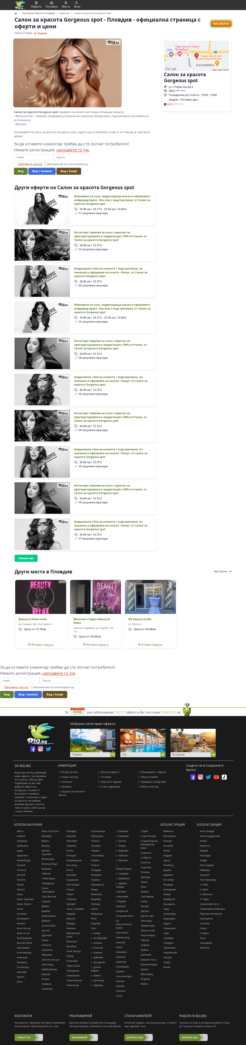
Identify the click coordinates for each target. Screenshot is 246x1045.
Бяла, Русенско (50, 831)
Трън (143, 886)
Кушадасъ (169, 904)
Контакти (66, 781)
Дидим (167, 870)
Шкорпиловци (149, 964)
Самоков (121, 906)
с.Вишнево (122, 896)
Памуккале (169, 928)
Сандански (122, 911)
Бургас (21, 976)
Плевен (95, 860)
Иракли (46, 974)
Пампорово (72, 975)
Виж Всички (220, 571)
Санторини (206, 918)
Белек (166, 850)
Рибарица (96, 913)
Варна (45, 840)
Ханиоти (205, 947)
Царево (145, 911)
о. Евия (204, 884)
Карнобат (71, 840)
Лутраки (204, 874)
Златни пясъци (50, 959)
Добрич (46, 920)
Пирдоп (95, 850)
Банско (21, 889)
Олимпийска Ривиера (212, 908)
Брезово (21, 972)
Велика (46, 845)
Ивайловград (49, 969)
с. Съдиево (122, 873)
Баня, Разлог (24, 904)
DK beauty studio (139, 619)
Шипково (146, 954)
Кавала (204, 850)
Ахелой (21, 865)
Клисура (71, 855)
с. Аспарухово (99, 938)
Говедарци (48, 883)
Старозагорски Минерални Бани (149, 844)
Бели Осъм (23, 933)
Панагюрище (74, 980)
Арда (20, 850)
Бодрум (167, 855)
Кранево (71, 874)
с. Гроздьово (98, 962)
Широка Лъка (148, 959)
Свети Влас (122, 932)
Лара (166, 908)
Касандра (205, 855)
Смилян (120, 981)
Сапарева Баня (124, 915)
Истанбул (168, 879)
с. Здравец (97, 985)
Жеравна (47, 954)
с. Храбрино (123, 878)
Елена (45, 940)
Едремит (168, 874)
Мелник (70, 928)
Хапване (66, 786)
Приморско (97, 884)
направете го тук (72, 150)
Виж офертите (221, 23)
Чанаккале (169, 947)
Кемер (167, 894)
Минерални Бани (73, 934)
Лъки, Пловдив (75, 908)
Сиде (166, 933)
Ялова (166, 967)
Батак (20, 908)
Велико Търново (47, 852)
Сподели (42, 33)
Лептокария (207, 865)
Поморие (96, 874)
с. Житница (97, 980)
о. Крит (204, 889)
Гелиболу (168, 865)
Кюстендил (72, 884)
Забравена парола (30, 164)
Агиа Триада (207, 831)
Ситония (205, 923)
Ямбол (144, 983)
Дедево (46, 911)
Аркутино (22, 855)
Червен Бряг (148, 925)
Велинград (48, 859)
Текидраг (168, 942)
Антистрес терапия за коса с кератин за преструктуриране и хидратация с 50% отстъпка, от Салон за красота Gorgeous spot (110, 236)
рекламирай (79, 1037)
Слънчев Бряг (124, 976)
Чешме (167, 957)
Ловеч (70, 894)
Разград (95, 904)
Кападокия (169, 889)
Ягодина (145, 979)
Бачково (21, 913)
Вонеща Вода (49, 863)
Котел (69, 870)
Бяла (19, 981)
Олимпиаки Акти (209, 904)
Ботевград (23, 967)
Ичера (45, 979)
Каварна (47, 983)
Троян (144, 881)
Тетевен (145, 872)
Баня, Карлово (25, 899)
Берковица (23, 947)
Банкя (20, 884)
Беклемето (23, 918)
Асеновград (23, 860)
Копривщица (74, 860)
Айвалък (168, 831)
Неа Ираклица (208, 879)
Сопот (119, 995)
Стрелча (145, 862)
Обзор (70, 956)
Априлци (22, 840)
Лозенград (169, 913)
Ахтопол (21, 870)
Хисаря (145, 906)
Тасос (203, 938)
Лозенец (71, 899)
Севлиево (121, 952)
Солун (203, 928)
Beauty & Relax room (33, 619)
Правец (95, 879)
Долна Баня (48, 925)
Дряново (47, 935)
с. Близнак (97, 947)
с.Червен (121, 901)
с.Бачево (121, 891)
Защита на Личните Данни (72, 793)
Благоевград (24, 952)
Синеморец (122, 966)
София (144, 831)
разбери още (135, 1037)
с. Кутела (121, 840)
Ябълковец (147, 974)
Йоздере (168, 884)
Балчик (21, 874)
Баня (20, 894)
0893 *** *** (176, 91)
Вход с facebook (42, 171)
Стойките (146, 857)
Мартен (70, 918)
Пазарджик (72, 970)
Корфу (203, 860)
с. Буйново (97, 957)
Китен (69, 850)
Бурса (166, 860)
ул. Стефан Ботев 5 (180, 87)
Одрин (167, 923)
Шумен (145, 969)
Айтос (20, 831)
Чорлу (166, 962)
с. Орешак (122, 855)
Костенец (71, 865)
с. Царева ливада (121, 885)
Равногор (96, 894)
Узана (144, 901)
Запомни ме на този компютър (67, 164)
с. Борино (96, 952)
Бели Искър (24, 928)
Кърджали (72, 879)
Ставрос (204, 933)
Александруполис (210, 836)
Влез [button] (77, 6)
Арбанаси (22, 845)
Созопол (120, 990)
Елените (46, 945)
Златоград (47, 964)
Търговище (147, 896)
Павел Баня (73, 965)
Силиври (168, 938)
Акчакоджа (169, 836)
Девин (45, 906)
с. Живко (96, 975)
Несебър (71, 946)
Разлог (95, 908)
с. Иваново (122, 831)
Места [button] (66, 6)
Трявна (145, 891)
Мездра (70, 923)
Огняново (72, 960)
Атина (203, 840)
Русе (93, 928)
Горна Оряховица (48, 889)
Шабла (144, 949)
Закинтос (205, 845)
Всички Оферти (109, 772)
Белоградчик (24, 938)
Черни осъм (148, 930)
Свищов (120, 942)
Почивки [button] (52, 6)
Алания (167, 840)
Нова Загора (73, 951)
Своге (119, 947)
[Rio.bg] (20, 5)
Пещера (95, 845)
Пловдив (96, 870)
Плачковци (97, 855)
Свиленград (123, 937)
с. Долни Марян (96, 968)
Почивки (105, 776)
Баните (21, 879)
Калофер (71, 831)
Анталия (168, 845)
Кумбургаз (169, 899)
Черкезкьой (170, 952)
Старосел (146, 852)
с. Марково (122, 850)
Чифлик (145, 945)
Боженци (22, 957)
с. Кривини (122, 836)
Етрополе (47, 949)
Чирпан (145, 940)
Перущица (97, 836)
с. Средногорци (123, 867)
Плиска (95, 865)
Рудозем (95, 923)
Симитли (121, 961)
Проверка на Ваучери (153, 781)
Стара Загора (148, 836)
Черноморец (148, 935)
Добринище (49, 915)
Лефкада (205, 870)
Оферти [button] (36, 6)
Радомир (96, 899)
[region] (123, 302)
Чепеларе (146, 920)
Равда (94, 889)
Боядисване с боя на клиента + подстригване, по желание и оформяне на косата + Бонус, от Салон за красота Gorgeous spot (110, 272)
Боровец (22, 962)
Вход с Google (68, 171)
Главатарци (48, 878)
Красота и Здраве (110, 781)
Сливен (120, 971)
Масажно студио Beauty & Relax (91, 621)
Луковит (71, 904)
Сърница (146, 867)
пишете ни (23, 1037)
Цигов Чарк (147, 915)
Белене (21, 923)
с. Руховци (122, 860)
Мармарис (169, 918)
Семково (121, 956)
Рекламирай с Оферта (153, 772)
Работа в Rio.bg (149, 786)
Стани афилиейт (110, 786)
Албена (21, 836)
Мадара (70, 913)
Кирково (71, 845)
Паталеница (98, 831)
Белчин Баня (24, 942)
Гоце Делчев (49, 896)
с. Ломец (121, 845)
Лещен (70, 889)
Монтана (71, 941)
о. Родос (204, 899)
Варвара (47, 836)
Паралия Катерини (211, 913)
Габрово (46, 873)
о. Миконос (206, 894)
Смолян (120, 986)
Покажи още (26, 558)
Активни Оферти (41, 645)
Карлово (71, 836)
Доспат (46, 930)
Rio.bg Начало (69, 772)
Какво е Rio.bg (69, 776)
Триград (145, 877)
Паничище (72, 985)
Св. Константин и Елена (124, 924)
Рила (94, 918)
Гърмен (46, 901)
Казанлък (47, 988)
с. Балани (96, 942)
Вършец (46, 868)
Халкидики (206, 942)
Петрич (95, 840)
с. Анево (96, 933)
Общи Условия (149, 776)
